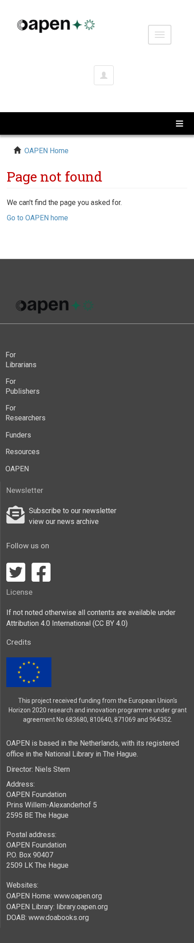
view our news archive (64, 521)
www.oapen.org (78, 896)
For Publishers (22, 386)
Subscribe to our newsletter (72, 510)
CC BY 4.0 (110, 623)
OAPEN (17, 469)
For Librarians (21, 360)
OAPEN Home (46, 150)
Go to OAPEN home (37, 218)
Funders (18, 435)
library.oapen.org (82, 906)
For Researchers (23, 413)
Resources (22, 451)
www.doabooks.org (58, 917)
